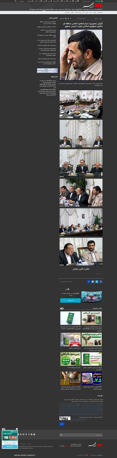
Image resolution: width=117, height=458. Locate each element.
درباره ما (29, 444)
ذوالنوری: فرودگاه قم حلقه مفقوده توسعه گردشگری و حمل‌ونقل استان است (47, 86)
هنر (92, 9)
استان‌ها (47, 9)
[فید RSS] (21, 434)
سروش (70, 1)
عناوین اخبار (99, 12)
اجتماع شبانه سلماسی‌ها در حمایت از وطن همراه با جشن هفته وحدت (47, 49)
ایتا (39, 1)
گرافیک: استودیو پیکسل (81, 455)
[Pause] (83, 301)
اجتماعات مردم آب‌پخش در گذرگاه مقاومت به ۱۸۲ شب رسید (48, 23)
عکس (44, 9)
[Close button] (17, 429)
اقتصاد (65, 9)
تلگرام (76, 1)
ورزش (60, 9)
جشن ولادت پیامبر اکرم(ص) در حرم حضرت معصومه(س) (47, 54)
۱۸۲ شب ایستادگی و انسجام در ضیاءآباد (46, 27)
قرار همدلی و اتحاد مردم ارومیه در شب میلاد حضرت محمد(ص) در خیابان (46, 41)
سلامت (72, 9)
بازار (63, 9)
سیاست (56, 9)
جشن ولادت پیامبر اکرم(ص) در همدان (47, 45)
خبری (87, 12)
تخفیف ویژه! (10, 447)
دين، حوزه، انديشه (87, 9)
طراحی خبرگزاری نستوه (94, 455)
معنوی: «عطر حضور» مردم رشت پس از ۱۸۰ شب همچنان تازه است (47, 63)
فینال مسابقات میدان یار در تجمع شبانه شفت (46, 36)
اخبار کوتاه (54, 77)
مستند (90, 12)
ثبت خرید (70, 300)
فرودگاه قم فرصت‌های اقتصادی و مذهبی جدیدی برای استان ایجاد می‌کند (47, 90)
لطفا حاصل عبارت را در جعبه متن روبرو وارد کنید (91, 417)
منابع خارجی (67, 12)
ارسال (62, 424)
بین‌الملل (52, 9)
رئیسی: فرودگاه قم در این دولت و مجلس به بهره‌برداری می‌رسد (48, 81)
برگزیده (94, 12)
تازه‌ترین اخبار (53, 18)
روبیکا (44, 1)
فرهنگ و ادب (97, 9)
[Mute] (86, 301)
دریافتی (72, 12)
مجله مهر (37, 9)
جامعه (69, 9)
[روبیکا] (23, 434)
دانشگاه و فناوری (78, 9)
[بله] (31, 434)
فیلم (41, 9)
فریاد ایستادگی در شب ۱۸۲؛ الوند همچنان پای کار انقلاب (48, 31)
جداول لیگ (29, 1)
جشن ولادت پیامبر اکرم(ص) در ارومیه (47, 59)
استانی (83, 12)
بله (60, 1)
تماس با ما (22, 444)
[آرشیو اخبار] (18, 434)
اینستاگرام (55, 1)
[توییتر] (26, 434)
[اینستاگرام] (29, 434)
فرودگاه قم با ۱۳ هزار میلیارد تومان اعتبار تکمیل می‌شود (47, 94)
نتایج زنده (36, 1)
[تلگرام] (34, 434)
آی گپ (65, 1)
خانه (101, 9)
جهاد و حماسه (78, 12)
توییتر (49, 1)
